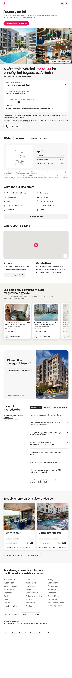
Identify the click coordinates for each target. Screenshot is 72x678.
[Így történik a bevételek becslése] (54, 163)
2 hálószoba (43, 138)
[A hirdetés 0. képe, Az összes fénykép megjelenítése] (18, 46)
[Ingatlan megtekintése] (19, 527)
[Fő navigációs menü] (66, 3)
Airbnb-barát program (60, 407)
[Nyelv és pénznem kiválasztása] (62, 3)
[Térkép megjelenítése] (36, 245)
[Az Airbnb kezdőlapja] (5, 4)
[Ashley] (6, 336)
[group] (36, 96)
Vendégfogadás (36, 407)
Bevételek (47, 407)
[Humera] (64, 336)
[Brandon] (35, 336)
